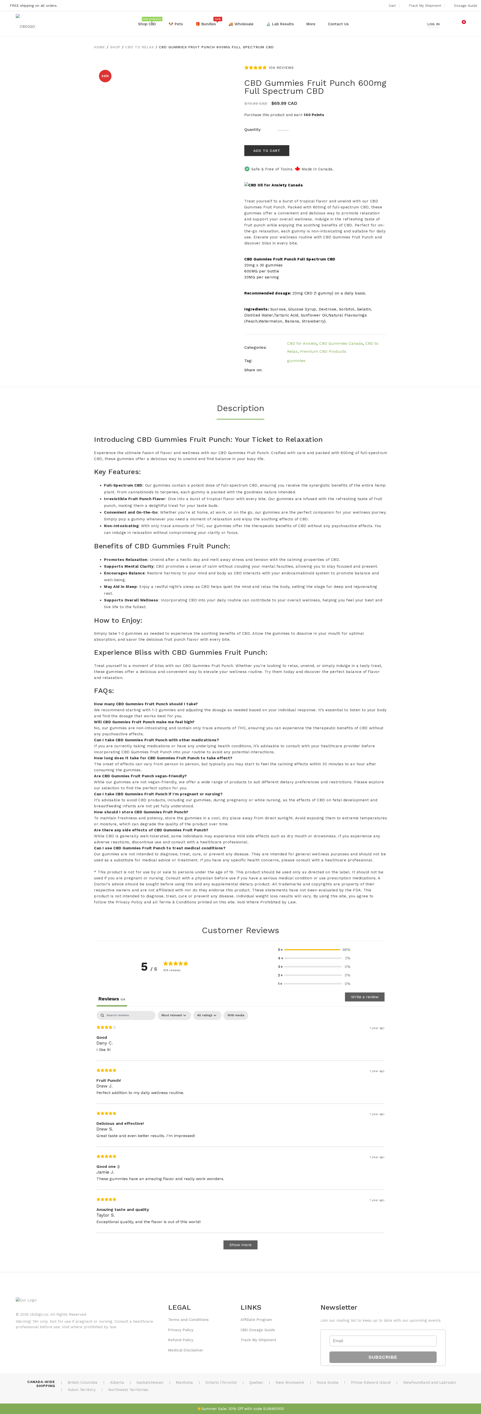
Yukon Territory (82, 1389)
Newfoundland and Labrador (429, 1382)
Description (240, 408)
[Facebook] (288, 370)
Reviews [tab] (111, 999)
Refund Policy (180, 1340)
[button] (314, 949)
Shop (115, 47)
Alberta (117, 1382)
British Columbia (82, 1382)
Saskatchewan (150, 1382)
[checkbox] (235, 1015)
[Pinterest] (307, 370)
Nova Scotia (327, 1382)
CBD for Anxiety (302, 343)
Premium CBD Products (323, 351)
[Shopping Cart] (461, 24)
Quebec (256, 1382)
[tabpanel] (240, 1132)
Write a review (365, 996)
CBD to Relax (139, 47)
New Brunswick (290, 1382)
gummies (296, 360)
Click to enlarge (229, 73)
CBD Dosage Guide (258, 1330)
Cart (392, 6)
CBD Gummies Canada (341, 343)
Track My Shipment (425, 6)
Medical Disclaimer (185, 1350)
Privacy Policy (180, 1330)
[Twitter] (297, 370)
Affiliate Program (256, 1319)
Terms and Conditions (188, 1319)
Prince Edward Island (371, 1382)
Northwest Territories (128, 1389)
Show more (240, 1244)
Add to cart (266, 151)
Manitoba (184, 1382)
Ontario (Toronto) (221, 1382)
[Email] (316, 370)
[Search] (450, 24)
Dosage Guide (465, 6)
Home (99, 47)
